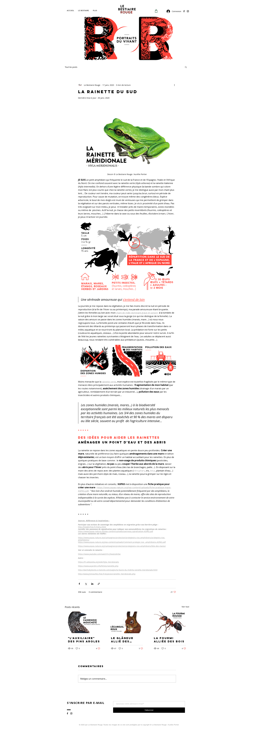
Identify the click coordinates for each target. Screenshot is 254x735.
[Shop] (156, 11)
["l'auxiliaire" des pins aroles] (84, 622)
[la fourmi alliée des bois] (170, 622)
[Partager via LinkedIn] (92, 584)
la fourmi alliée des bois (169, 639)
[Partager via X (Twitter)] (86, 584)
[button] (186, 67)
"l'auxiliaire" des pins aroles (84, 639)
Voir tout (185, 606)
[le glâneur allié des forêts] (127, 622)
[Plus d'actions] (174, 85)
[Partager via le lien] (98, 584)
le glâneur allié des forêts (122, 639)
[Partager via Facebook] (79, 584)
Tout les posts (71, 67)
